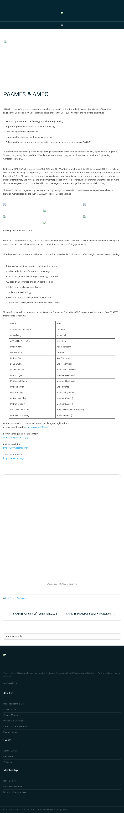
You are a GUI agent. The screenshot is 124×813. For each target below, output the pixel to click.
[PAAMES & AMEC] (62, 63)
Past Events (9, 756)
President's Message (13, 721)
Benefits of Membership (14, 792)
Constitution (9, 709)
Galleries (7, 762)
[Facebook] (110, 809)
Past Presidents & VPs (13, 704)
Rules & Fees (9, 781)
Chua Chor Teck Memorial (15, 726)
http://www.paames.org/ (15, 448)
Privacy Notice (10, 732)
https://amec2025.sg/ (38, 427)
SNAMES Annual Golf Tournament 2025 (35, 613)
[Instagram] (114, 809)
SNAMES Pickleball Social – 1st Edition (88, 613)
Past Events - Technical (15, 598)
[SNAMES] (62, 13)
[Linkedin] (119, 809)
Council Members (11, 715)
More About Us (10, 683)
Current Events (10, 751)
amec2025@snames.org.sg (15, 437)
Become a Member (12, 786)
